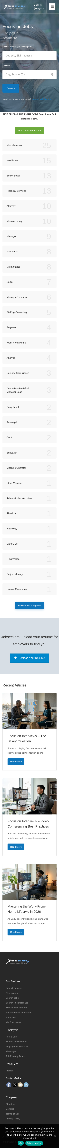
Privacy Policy (13, 1118)
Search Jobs (12, 998)
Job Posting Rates (15, 1056)
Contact (10, 1109)
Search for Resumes (16, 1041)
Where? (7, 65)
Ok (20, 1143)
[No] (55, 1136)
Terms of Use (13, 1113)
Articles (9, 1070)
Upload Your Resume (32, 658)
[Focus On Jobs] (14, 4)
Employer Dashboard (17, 1046)
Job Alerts (11, 1017)
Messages (11, 1051)
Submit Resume (14, 988)
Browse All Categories (29, 605)
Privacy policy (34, 1143)
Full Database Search (29, 130)
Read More (16, 761)
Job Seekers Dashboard (18, 1012)
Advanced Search (41, 99)
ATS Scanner (12, 993)
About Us (10, 1104)
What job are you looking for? (18, 46)
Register (40, 9)
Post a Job (11, 1036)
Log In (39, 5)
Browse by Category (16, 1007)
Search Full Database (17, 1002)
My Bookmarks (13, 1022)
